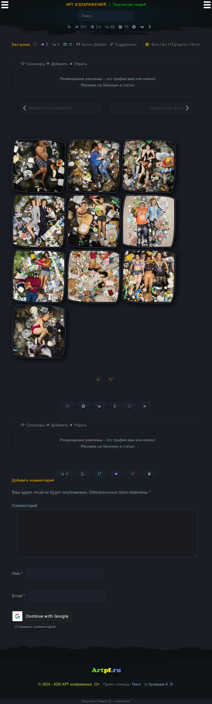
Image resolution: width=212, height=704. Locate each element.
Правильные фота (166, 108)
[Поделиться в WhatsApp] (130, 406)
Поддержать (125, 44)
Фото (195, 44)
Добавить (59, 64)
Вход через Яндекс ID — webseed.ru (106, 701)
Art (164, 44)
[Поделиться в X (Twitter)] (145, 406)
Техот (136, 684)
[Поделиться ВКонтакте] (99, 406)
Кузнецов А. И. (161, 684)
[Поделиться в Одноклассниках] (114, 406)
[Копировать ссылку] (67, 406)
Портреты (179, 44)
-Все (154, 44)
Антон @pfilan (94, 44)
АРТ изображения (86, 4)
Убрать (80, 64)
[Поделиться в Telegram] (83, 406)
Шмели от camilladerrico (50, 108)
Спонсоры (35, 64)
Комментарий (24, 505)
